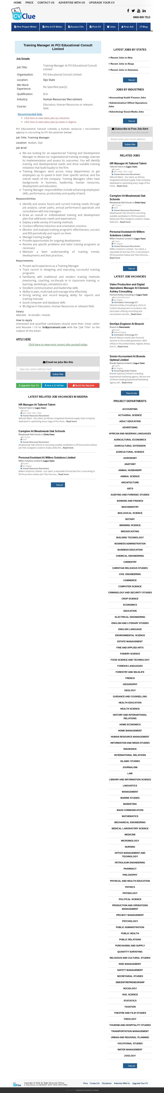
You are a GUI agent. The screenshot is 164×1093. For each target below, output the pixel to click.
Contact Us (45, 2)
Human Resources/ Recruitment (62, 99)
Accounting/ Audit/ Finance (125, 370)
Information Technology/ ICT (126, 302)
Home (17, 2)
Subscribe (58, 374)
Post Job (128, 26)
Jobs (112, 26)
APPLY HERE (23, 339)
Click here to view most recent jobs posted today (58, 344)
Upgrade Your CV (102, 2)
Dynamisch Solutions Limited (87, 1090)
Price (29, 2)
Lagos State (40, 407)
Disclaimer (107, 1083)
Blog (145, 26)
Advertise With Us (71, 2)
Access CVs (77, 26)
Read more (71, 421)
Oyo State (49, 80)
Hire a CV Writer (53, 26)
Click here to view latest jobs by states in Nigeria (50, 121)
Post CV (96, 26)
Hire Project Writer (26, 26)
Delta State (49, 434)
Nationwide (124, 327)
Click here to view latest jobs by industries (46, 118)
